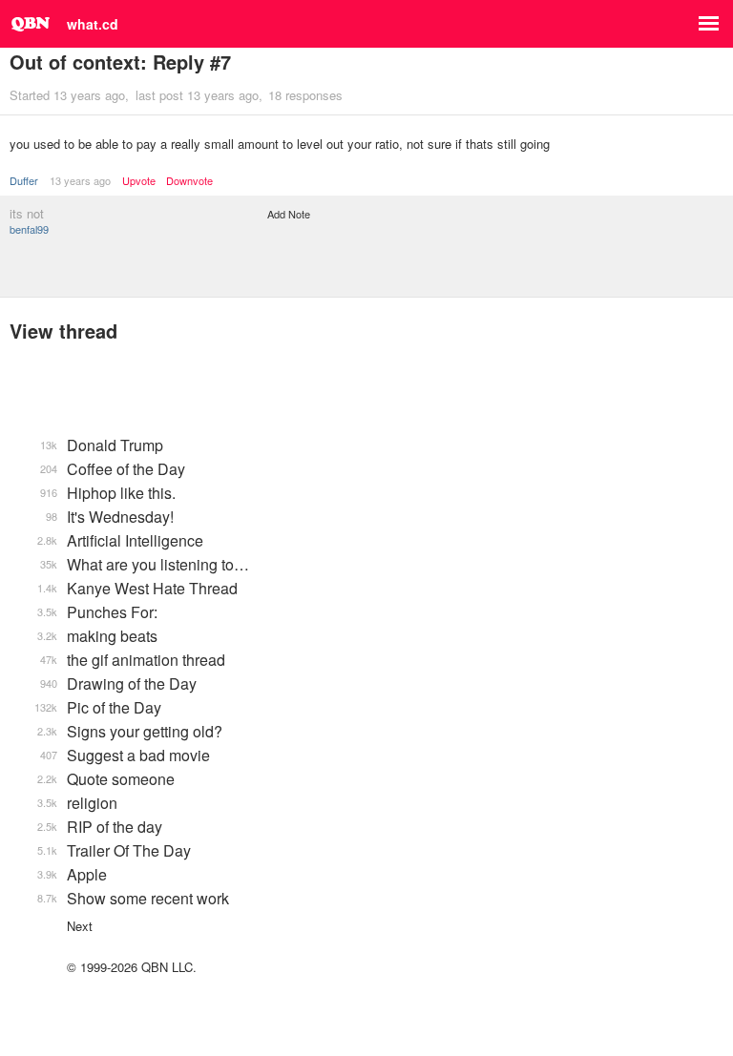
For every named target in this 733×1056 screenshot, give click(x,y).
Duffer (24, 180)
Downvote (189, 181)
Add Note (288, 213)
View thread (63, 330)
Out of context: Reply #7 (120, 61)
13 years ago (80, 180)
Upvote (139, 181)
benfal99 (29, 229)
